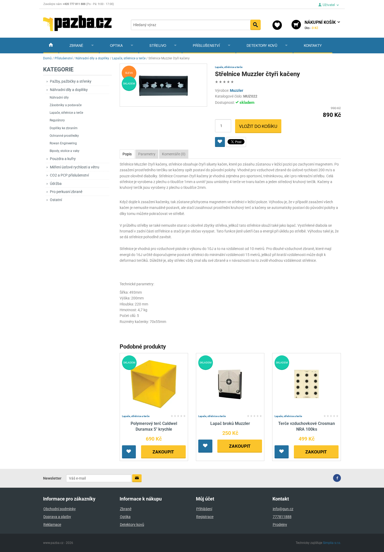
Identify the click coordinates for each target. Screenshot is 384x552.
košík (321, 25)
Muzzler (236, 90)
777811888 (282, 517)
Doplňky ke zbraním (64, 128)
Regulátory (57, 120)
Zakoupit (163, 452)
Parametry (146, 154)
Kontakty (313, 45)
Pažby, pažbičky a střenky (70, 81)
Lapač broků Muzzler (230, 423)
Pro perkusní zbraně (66, 192)
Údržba (56, 183)
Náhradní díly (59, 97)
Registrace (204, 517)
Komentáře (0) (173, 154)
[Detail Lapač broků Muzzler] (230, 383)
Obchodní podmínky (59, 509)
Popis (127, 154)
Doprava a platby (57, 517)
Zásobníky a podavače (66, 105)
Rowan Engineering (63, 143)
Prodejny (280, 524)
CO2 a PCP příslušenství (69, 175)
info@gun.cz (283, 509)
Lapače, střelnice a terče (66, 113)
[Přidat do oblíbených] (220, 142)
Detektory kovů (262, 45)
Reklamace (52, 524)
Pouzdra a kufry (63, 159)
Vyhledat (255, 25)
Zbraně (76, 45)
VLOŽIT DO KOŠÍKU (258, 126)
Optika (116, 45)
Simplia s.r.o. (332, 543)
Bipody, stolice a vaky (64, 151)
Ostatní (56, 200)
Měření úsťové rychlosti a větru (74, 167)
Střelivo (157, 45)
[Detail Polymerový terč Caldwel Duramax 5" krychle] (153, 383)
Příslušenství (206, 45)
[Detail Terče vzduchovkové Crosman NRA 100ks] (306, 383)
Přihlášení (204, 509)
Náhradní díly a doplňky (69, 90)
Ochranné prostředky (64, 136)
